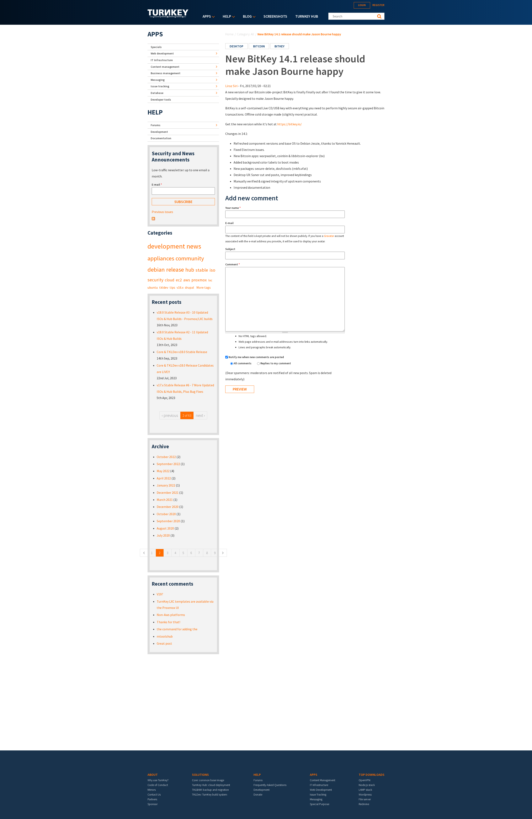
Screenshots (275, 16)
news (193, 246)
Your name (233, 207)
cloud (169, 279)
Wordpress (365, 794)
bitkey (279, 46)
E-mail (229, 223)
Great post (164, 643)
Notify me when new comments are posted (256, 357)
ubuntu (153, 287)
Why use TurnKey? (158, 780)
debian (156, 269)
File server (365, 799)
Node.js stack (367, 785)
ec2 (179, 279)
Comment (232, 264)
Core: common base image (208, 780)
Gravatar (329, 236)
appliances (161, 258)
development (166, 246)
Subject (230, 249)
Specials (156, 47)
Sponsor (153, 804)
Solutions (200, 774)
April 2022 (164, 478)
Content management (165, 67)
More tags (203, 287)
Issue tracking (160, 86)
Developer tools (161, 99)
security (155, 280)
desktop (236, 46)
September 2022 (168, 464)
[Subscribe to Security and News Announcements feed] (153, 218)
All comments (243, 363)
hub (189, 269)
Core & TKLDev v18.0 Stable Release (182, 352)
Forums (155, 125)
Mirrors (152, 790)
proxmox (199, 279)
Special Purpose (319, 804)
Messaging (158, 80)
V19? (160, 594)
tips (172, 287)
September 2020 (168, 521)
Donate (258, 794)
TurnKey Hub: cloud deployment (211, 785)
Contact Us (154, 794)
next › (200, 415)
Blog (246, 17)
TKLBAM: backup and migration (210, 790)
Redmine (364, 804)
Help (226, 17)
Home (229, 34)
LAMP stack (365, 790)
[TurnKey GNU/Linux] (168, 16)
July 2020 (163, 535)
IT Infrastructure (162, 60)
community (190, 258)
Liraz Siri (231, 86)
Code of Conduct (158, 785)
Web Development (321, 790)
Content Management (322, 780)
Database (157, 93)
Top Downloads (371, 774)
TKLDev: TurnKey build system (209, 794)
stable (202, 270)
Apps (206, 17)
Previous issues (162, 212)
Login (362, 5)
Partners (152, 799)
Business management (165, 73)
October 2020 (166, 514)
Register (378, 5)
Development (159, 132)
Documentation (161, 138)
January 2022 (166, 485)
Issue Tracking (318, 794)
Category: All (245, 34)
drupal (189, 287)
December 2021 (168, 492)
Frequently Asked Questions (270, 785)
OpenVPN (364, 780)
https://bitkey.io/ (289, 124)
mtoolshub (165, 636)
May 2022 (163, 471)
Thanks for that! (168, 622)
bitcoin (259, 46)
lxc (210, 280)
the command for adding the (177, 629)
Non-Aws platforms (171, 615)
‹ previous (170, 415)
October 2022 (166, 457)
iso (212, 270)
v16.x (180, 287)
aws (186, 279)
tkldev (163, 287)
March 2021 (165, 500)
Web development (162, 53)
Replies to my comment (275, 363)
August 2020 (165, 528)
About (153, 774)
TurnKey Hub (306, 16)
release (175, 269)
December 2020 (168, 507)
